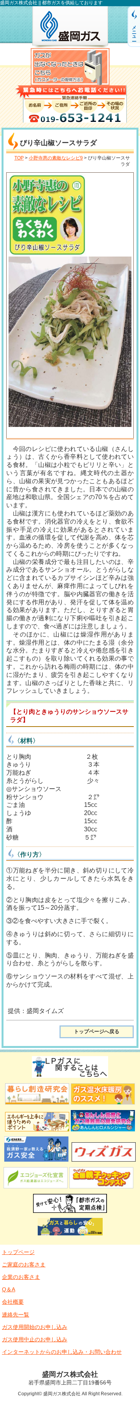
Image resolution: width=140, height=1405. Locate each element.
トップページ (18, 1252)
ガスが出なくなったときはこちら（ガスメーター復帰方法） (70, 66)
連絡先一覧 (15, 1314)
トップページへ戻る (96, 1031)
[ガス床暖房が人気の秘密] (103, 1105)
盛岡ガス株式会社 (70, 27)
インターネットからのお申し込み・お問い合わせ (62, 1352)
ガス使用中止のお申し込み (34, 1339)
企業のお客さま (21, 1277)
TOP (19, 158)
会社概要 (13, 1302)
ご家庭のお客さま (24, 1264)
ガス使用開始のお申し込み (34, 1327)
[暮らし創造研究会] (37, 1105)
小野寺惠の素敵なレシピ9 (56, 158)
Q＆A (8, 1289)
